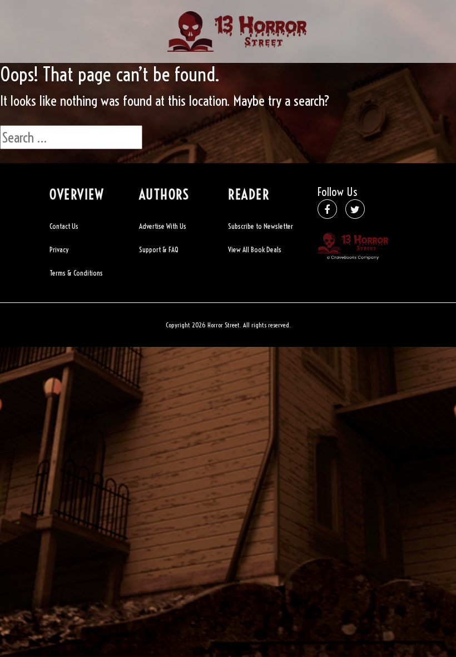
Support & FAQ (159, 249)
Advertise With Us (162, 226)
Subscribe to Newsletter (260, 226)
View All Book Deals (254, 249)
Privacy (58, 249)
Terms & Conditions (76, 272)
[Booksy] (236, 29)
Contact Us (63, 226)
